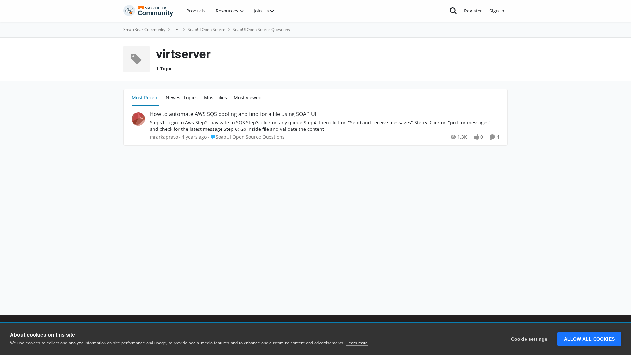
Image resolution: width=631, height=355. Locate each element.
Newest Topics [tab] (182, 97)
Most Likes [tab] (215, 97)
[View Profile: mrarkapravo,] (138, 119)
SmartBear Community (144, 29)
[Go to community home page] (148, 11)
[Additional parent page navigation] (176, 29)
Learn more (357, 343)
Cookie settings (529, 339)
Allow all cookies (589, 339)
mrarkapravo (164, 137)
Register (473, 11)
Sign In (496, 11)
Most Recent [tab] (145, 97)
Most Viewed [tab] (248, 97)
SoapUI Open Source (206, 29)
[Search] (453, 11)
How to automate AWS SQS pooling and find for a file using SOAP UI (233, 114)
